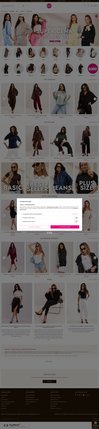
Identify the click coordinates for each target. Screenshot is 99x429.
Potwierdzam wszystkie (65, 226)
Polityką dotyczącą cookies (53, 207)
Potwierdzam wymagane (34, 226)
